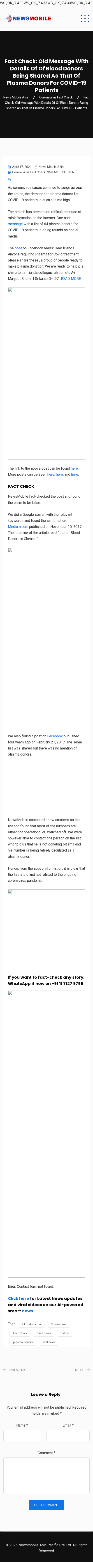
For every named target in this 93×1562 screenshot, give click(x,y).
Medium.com (18, 527)
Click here (18, 1298)
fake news (44, 1333)
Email (68, 1425)
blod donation (31, 1324)
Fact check (20, 1333)
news (27, 1311)
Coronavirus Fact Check (29, 172)
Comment (46, 1453)
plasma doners (23, 1342)
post (18, 248)
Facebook (55, 736)
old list (65, 1333)
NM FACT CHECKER (60, 172)
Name (22, 1425)
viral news (49, 1342)
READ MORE (71, 279)
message (15, 224)
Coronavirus (58, 1324)
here (74, 468)
